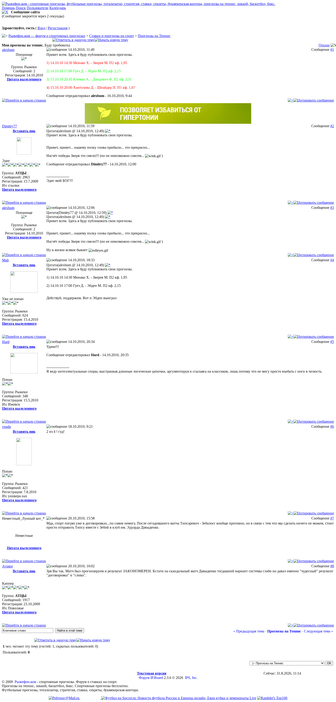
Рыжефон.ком (25, 682)
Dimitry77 (9, 126)
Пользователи (37, 8)
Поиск (21, 8)
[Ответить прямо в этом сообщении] (313, 100)
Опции (324, 45)
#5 (332, 342)
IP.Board (156, 678)
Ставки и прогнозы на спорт (111, 36)
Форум (144, 678)
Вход (41, 28)
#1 (332, 49)
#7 (332, 518)
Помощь (8, 8)
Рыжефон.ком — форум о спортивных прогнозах (46, 36)
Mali (5, 260)
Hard (5, 342)
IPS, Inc (191, 678)
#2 (332, 126)
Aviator (7, 566)
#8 (332, 566)
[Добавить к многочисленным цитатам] (290, 100)
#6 (332, 426)
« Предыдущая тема (248, 631)
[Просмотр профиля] (24, 146)
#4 (332, 260)
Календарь (57, 8)
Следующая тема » (318, 631)
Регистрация (57, 28)
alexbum (8, 50)
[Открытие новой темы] (111, 40)
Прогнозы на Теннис (154, 36)
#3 (332, 208)
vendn (6, 427)
